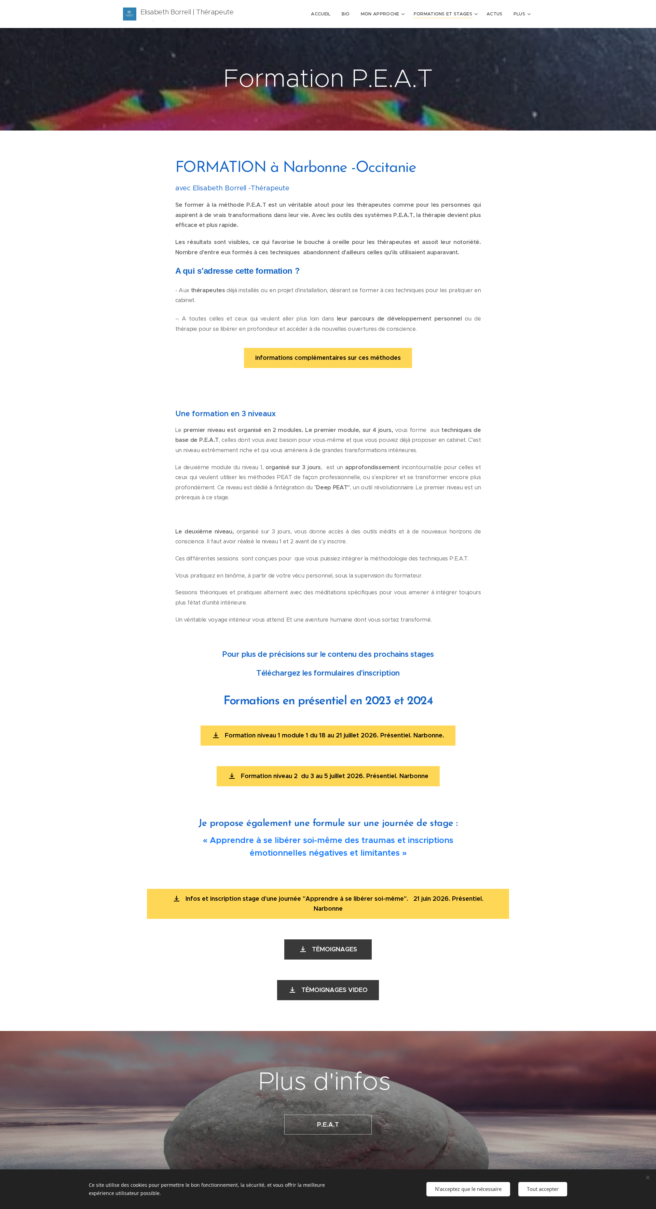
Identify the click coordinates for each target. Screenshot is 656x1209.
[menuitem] (322, 14)
